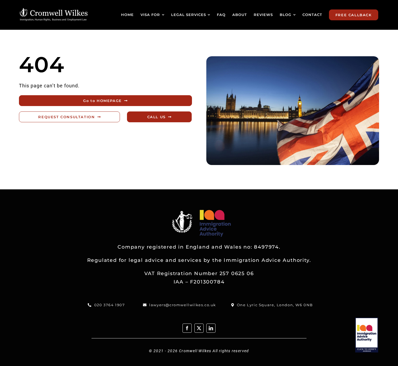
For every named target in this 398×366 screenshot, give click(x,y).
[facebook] (187, 328)
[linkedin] (211, 328)
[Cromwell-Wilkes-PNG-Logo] (53, 10)
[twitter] (199, 328)
